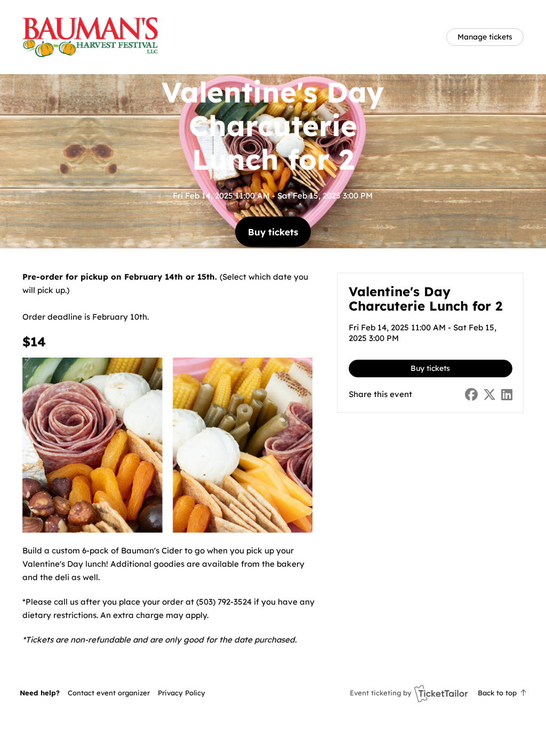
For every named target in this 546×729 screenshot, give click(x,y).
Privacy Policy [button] (181, 692)
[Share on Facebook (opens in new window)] (471, 394)
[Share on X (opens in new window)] (489, 394)
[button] (109, 692)
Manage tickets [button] (484, 36)
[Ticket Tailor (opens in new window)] (441, 693)
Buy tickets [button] (273, 231)
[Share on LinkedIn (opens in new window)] (506, 394)
